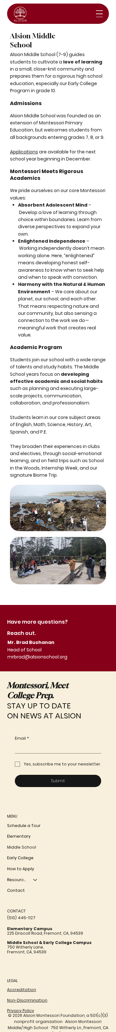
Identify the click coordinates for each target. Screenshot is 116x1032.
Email (22, 738)
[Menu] (99, 13)
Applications (24, 152)
